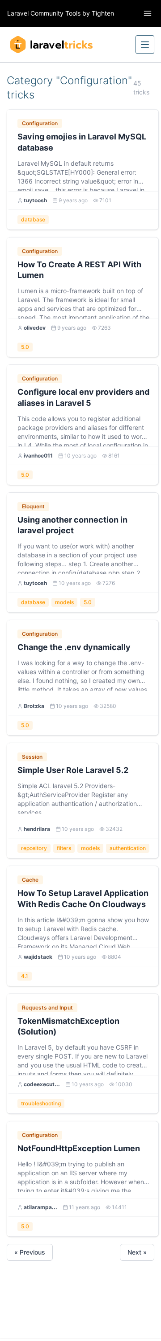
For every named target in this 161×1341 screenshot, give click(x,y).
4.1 (24, 976)
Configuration (40, 123)
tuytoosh (35, 200)
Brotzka (34, 706)
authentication (128, 848)
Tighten (103, 13)
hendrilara (37, 829)
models (64, 602)
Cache (30, 879)
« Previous (29, 1252)
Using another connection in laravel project (72, 525)
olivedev (35, 327)
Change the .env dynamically (74, 647)
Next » (137, 1252)
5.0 (25, 346)
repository (34, 848)
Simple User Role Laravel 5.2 (72, 770)
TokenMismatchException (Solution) (68, 1026)
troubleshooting (41, 1103)
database (33, 219)
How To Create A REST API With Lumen (79, 270)
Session (32, 756)
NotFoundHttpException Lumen (78, 1148)
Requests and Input (47, 1007)
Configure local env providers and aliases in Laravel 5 (83, 397)
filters (64, 848)
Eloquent (33, 506)
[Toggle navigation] (147, 13)
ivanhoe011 (38, 455)
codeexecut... (42, 1084)
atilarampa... (40, 1207)
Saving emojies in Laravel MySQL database (81, 142)
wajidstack (38, 956)
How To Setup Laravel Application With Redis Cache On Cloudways (82, 898)
